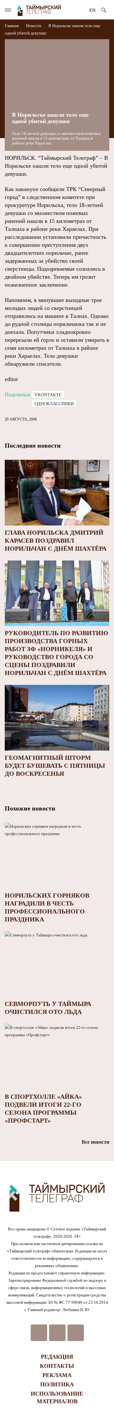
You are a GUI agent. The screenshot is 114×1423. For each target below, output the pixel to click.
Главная (12, 25)
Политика (57, 1384)
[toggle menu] (8, 10)
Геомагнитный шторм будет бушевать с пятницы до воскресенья (55, 765)
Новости (33, 25)
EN (92, 10)
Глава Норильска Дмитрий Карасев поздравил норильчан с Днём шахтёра (55, 540)
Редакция (57, 1356)
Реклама (57, 1375)
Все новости (95, 1142)
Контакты (57, 1366)
